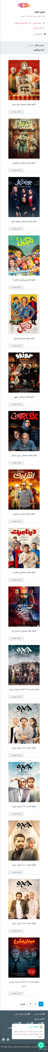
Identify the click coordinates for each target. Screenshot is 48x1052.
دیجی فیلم (39, 45)
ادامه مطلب (16, 111)
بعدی (23, 1004)
